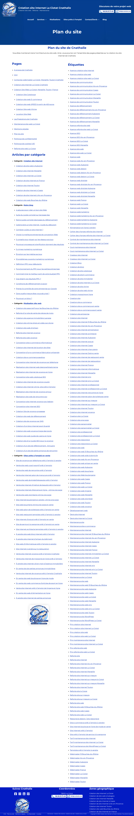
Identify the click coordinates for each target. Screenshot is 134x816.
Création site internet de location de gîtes (33, 348)
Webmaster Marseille (79, 778)
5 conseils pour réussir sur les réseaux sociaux (34, 240)
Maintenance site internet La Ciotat (84, 558)
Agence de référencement (81, 106)
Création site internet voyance (82, 412)
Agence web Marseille (79, 208)
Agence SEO (75, 133)
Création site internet (33, 161)
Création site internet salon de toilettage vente (89, 397)
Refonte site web (77, 703)
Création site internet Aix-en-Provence (86, 326)
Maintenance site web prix (81, 605)
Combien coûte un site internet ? (29, 230)
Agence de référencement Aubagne (85, 114)
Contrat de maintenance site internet (85, 239)
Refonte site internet (78, 660)
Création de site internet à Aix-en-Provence (34, 195)
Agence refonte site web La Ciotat (84, 129)
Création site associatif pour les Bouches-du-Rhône (37, 308)
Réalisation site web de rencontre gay (31, 397)
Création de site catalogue (81, 271)
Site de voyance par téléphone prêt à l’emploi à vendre (38, 461)
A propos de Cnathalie (23, 70)
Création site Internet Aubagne (83, 338)
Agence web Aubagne (79, 165)
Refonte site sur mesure (79, 695)
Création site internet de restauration (85, 361)
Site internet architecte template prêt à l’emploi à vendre (39, 529)
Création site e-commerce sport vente (86, 310)
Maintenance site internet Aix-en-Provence (87, 538)
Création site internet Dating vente (84, 353)
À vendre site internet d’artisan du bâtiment (34, 539)
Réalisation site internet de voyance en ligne (34, 372)
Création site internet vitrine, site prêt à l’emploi (36, 387)
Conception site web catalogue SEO (31, 377)
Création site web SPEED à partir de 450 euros (35, 104)
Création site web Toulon (80, 503)
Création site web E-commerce (29, 99)
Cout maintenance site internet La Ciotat (87, 251)
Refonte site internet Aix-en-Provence (85, 664)
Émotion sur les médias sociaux (29, 254)
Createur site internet (79, 255)
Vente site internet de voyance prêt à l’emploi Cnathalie (39, 573)
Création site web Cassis (80, 479)
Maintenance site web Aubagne (83, 589)
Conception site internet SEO (28, 407)
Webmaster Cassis (77, 766)
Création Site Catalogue (26, 95)
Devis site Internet (77, 514)
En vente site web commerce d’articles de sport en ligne (39, 583)
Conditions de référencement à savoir (31, 284)
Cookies (38, 814)
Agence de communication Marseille (85, 98)
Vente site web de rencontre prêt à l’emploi (34, 470)
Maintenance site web (79, 581)
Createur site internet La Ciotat (82, 259)
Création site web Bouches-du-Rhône (31, 200)
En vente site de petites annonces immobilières (35, 569)
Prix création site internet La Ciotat (84, 628)
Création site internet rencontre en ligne (86, 393)
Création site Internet (79, 318)
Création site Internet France (82, 365)
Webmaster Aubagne (79, 762)
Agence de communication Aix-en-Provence (88, 86)
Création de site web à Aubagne (29, 166)
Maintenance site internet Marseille (84, 562)
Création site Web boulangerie (82, 475)
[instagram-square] (20, 793)
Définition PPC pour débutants (29, 264)
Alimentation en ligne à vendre (83, 228)
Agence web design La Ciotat (82, 177)
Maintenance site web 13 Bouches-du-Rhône (88, 585)
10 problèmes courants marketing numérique (35, 259)
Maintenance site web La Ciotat (27, 124)
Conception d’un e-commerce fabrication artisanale (37, 352)
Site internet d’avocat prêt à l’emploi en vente (35, 519)
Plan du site (19, 134)
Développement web (79, 511)
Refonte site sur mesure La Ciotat (83, 699)
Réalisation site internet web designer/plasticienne (37, 367)
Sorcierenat (50, 813)
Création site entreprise (79, 314)
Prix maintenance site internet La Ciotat (86, 644)
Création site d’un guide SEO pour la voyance (34, 441)
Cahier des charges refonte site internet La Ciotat (90, 236)
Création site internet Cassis (81, 346)
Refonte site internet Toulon (81, 687)
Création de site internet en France (30, 181)
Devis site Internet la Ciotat (81, 518)
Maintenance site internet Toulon (83, 573)
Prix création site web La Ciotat (83, 636)
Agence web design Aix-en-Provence (85, 173)
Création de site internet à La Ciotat (84, 283)
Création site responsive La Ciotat (84, 444)
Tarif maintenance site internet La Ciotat (86, 742)
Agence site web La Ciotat (81, 153)
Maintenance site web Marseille (83, 601)
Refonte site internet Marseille (82, 672)
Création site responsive (80, 440)
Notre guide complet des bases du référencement (37, 220)
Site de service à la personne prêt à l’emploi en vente (37, 524)
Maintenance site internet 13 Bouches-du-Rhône (90, 534)
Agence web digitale (78, 181)
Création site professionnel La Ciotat (85, 436)
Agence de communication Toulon (84, 102)
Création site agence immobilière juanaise (33, 318)
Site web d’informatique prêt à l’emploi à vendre (36, 544)
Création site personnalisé (80, 424)
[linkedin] (24, 793)
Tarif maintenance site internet (83, 738)
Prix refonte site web (78, 648)
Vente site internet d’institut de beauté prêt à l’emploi (38, 485)
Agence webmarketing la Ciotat (83, 224)
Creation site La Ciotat (79, 416)
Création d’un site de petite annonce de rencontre (36, 451)
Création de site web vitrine (81, 291)
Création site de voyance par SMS (29, 421)
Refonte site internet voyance (28, 333)
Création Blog (76, 263)
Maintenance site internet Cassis (83, 546)
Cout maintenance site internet (83, 247)
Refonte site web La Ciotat (25, 149)
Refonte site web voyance (26, 338)
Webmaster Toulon (78, 782)
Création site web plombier (81, 499)
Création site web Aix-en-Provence (84, 459)
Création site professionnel (81, 432)
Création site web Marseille (81, 495)
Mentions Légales (21, 129)
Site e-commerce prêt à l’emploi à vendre (87, 723)
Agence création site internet (82, 71)
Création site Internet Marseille (82, 373)
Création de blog (77, 267)
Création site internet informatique (84, 369)
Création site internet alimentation (84, 330)
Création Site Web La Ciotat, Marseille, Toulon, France (36, 90)
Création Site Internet (59, 813)
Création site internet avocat (81, 342)
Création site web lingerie (80, 491)
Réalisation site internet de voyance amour (33, 392)
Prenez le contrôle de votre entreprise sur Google (36, 289)
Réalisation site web (32, 303)
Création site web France (80, 483)
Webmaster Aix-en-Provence (82, 758)
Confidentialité (31, 814)
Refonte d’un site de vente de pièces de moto (34, 313)
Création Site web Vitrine (26, 109)
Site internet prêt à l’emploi (81, 731)
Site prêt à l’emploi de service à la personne (88, 734)
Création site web (77, 448)
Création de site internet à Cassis (29, 190)
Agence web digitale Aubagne (82, 188)
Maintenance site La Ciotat (81, 577)
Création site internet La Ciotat (28, 176)
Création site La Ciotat (81, 813)
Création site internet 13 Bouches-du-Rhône (88, 322)
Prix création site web (79, 632)
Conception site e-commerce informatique (34, 343)
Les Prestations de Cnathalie (25, 119)
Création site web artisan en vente (84, 463)
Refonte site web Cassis (79, 711)
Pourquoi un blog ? (24, 298)
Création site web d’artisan (27, 328)
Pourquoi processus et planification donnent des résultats (40, 244)
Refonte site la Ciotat (78, 691)
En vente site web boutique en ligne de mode (35, 578)
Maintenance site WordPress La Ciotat (86, 621)
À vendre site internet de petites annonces (33, 598)
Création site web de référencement (31, 416)
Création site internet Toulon (28, 186)
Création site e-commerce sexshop (30, 357)
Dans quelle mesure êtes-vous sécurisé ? (32, 294)
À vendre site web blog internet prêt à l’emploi (35, 534)
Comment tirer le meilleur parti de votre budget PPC (38, 274)
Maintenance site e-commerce (82, 526)
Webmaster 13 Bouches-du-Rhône (84, 754)
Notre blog (28, 205)
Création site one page (79, 420)
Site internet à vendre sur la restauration (32, 549)
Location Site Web (23, 114)
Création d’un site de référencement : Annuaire (35, 446)
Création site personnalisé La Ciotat (84, 428)
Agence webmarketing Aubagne (83, 220)
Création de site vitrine (79, 287)
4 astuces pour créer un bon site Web (31, 210)
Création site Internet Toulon (82, 408)
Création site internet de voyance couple (33, 382)
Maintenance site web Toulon (82, 613)
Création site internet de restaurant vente (87, 357)
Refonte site (75, 656)
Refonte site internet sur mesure (83, 676)
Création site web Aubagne (81, 467)
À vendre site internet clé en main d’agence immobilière (39, 564)
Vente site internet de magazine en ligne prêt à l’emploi (39, 559)
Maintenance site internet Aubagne (84, 542)
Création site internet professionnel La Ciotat (88, 389)
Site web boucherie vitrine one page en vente (34, 505)
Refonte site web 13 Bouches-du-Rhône (86, 707)
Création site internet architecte (83, 334)
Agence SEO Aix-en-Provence (82, 137)
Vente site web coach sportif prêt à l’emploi (34, 465)
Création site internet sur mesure (83, 401)
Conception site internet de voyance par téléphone (37, 362)
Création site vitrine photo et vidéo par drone (34, 323)
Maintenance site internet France (83, 550)
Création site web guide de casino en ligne (33, 436)
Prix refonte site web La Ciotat (82, 652)
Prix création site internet (80, 624)
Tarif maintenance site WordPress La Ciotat (88, 746)
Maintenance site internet (80, 530)
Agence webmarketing (79, 212)
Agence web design (78, 169)
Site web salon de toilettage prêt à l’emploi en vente (37, 510)
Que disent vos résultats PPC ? (28, 279)
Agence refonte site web (80, 126)
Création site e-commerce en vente (84, 306)
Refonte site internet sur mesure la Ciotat (87, 679)
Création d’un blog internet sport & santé (33, 426)
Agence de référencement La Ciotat (85, 118)
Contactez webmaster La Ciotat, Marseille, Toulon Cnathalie (38, 80)
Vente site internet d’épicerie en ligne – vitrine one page (39, 490)
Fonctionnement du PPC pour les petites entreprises (38, 269)
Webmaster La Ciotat (79, 774)
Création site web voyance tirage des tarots (34, 431)
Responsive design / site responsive (84, 719)
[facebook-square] (16, 793)
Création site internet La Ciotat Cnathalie (44, 7)
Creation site (75, 298)
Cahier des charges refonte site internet (86, 232)
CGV (16, 75)
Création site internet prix (80, 377)
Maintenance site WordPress (82, 617)
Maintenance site (77, 522)
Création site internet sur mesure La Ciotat (87, 404)
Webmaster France (78, 770)
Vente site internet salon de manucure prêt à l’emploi (38, 475)
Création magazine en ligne (81, 294)
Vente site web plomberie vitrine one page (33, 495)
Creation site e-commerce (81, 302)
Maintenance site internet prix (82, 566)
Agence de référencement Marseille (85, 122)
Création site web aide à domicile (84, 456)
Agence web (75, 157)
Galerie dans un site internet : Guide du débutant (36, 225)
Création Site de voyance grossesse (30, 411)
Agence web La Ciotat (79, 204)
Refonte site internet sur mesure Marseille (87, 683)
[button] (45, 19)
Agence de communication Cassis (84, 90)
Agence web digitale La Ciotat (82, 192)
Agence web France (78, 200)
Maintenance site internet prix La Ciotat (86, 569)
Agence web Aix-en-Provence (82, 161)
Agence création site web (80, 74)
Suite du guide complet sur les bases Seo (33, 215)
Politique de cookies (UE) (24, 144)
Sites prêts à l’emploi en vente (37, 456)
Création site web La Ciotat (81, 487)
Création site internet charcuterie (84, 349)
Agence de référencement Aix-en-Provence (88, 110)
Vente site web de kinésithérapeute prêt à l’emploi (37, 480)
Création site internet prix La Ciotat (84, 381)
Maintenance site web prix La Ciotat (85, 609)
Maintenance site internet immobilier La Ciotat (89, 554)
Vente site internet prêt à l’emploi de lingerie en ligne (38, 588)
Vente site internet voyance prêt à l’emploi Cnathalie (37, 554)
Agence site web (77, 149)
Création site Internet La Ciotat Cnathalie (31, 85)
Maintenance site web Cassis (82, 593)
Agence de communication (81, 82)
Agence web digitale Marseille (82, 196)
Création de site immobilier (81, 279)
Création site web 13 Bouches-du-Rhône (86, 452)
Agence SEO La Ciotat (79, 141)
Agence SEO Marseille (79, 145)
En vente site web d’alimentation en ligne (33, 593)
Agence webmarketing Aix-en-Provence (86, 216)
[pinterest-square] (29, 793)
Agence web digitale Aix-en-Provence (85, 184)
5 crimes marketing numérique (29, 249)
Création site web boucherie (81, 471)
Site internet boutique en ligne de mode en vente (90, 727)
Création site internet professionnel (84, 385)
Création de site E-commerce (82, 275)
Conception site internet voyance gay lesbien (34, 402)
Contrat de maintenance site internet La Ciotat (89, 243)
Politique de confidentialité (25, 139)
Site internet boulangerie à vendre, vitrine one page (37, 500)
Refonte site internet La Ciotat (82, 668)
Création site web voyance (81, 507)
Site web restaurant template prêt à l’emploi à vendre (38, 515)
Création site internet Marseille (28, 171)
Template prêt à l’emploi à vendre (84, 750)
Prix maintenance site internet (82, 640)
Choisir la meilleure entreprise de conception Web (37, 235)
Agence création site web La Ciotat (84, 78)
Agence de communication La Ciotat (85, 94)
